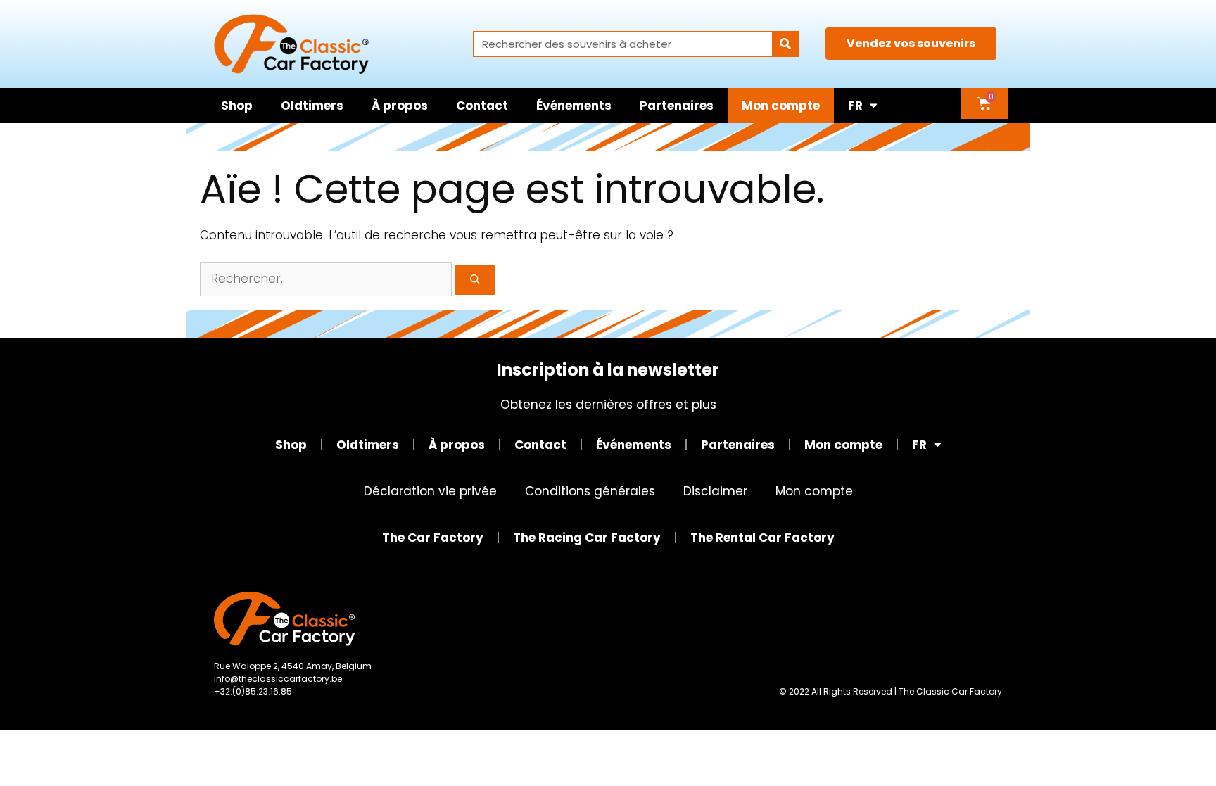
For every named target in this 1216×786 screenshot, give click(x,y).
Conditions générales (590, 491)
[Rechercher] (785, 44)
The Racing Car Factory (587, 537)
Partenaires (677, 105)
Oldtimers (312, 105)
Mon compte (781, 105)
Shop (237, 105)
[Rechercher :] (327, 278)
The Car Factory (432, 537)
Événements (574, 105)
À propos (400, 105)
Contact (482, 105)
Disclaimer (715, 491)
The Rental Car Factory (762, 537)
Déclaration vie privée (430, 491)
